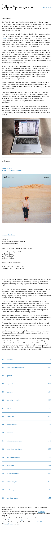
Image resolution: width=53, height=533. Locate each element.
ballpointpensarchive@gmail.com (18, 520)
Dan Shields (38, 522)
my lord (4, 381)
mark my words (7, 471)
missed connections (9, 438)
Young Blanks (8, 524)
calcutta (4, 413)
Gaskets (4, 38)
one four (5, 430)
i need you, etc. (7, 479)
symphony (5, 462)
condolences (6, 422)
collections (47, 7)
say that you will (8, 454)
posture (4, 389)
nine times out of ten (9, 446)
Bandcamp (41, 511)
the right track (7, 495)
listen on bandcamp (9, 235)
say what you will (8, 397)
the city (4, 405)
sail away (5, 487)
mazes (4, 356)
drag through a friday (9, 364)
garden (4, 373)
